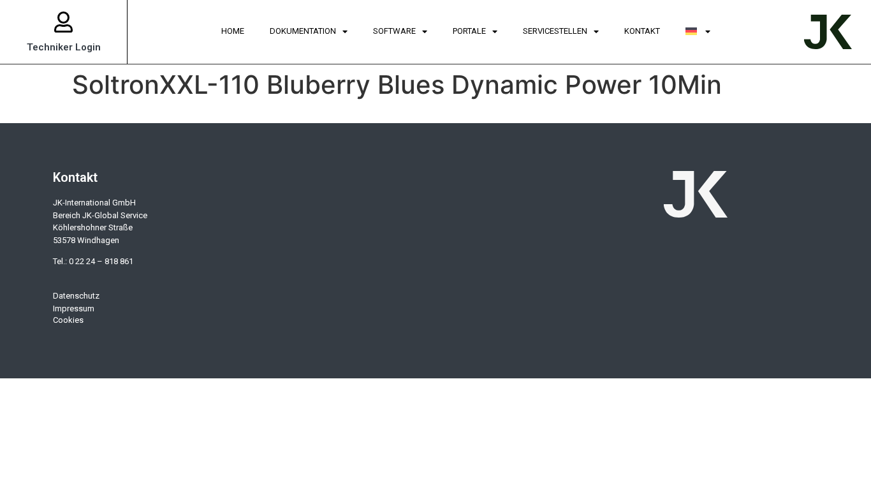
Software (394, 31)
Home (232, 31)
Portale (469, 31)
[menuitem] (698, 32)
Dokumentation (303, 31)
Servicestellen (555, 31)
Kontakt (642, 31)
